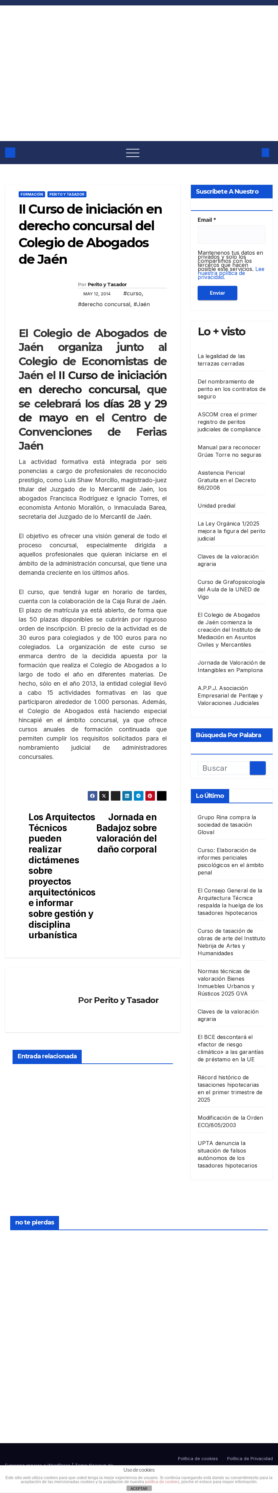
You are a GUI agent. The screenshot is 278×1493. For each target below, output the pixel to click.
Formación (32, 194)
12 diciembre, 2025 (160, 1241)
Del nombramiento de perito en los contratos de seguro (232, 389)
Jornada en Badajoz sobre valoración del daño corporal (126, 833)
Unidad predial (217, 505)
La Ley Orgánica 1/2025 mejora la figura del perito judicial (231, 531)
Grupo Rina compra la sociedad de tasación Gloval (227, 825)
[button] (252, 152)
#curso (132, 293)
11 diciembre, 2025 (160, 1319)
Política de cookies (198, 1458)
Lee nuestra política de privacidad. (231, 273)
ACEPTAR (139, 1489)
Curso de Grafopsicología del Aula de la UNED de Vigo (231, 589)
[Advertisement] (139, 90)
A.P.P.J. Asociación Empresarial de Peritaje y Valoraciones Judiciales (230, 695)
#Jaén (142, 304)
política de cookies (162, 1481)
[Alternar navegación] (132, 152)
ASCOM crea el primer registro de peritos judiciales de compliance (229, 422)
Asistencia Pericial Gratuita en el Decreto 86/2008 (227, 480)
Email (207, 220)
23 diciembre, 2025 (26, 1241)
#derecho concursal (104, 304)
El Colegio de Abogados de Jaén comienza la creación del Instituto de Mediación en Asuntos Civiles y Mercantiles (229, 629)
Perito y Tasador (66, 194)
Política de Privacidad (250, 1458)
